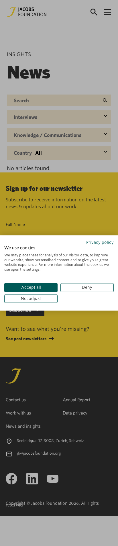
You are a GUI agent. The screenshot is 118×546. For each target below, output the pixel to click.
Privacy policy (100, 242)
